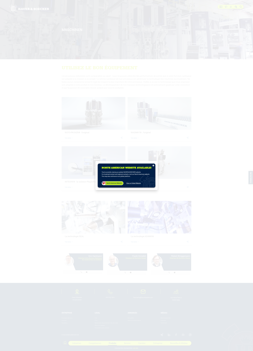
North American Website (114, 183)
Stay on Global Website (133, 183)
